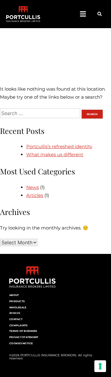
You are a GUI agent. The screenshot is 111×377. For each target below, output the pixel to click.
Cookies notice (21, 343)
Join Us (14, 313)
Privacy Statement (23, 337)
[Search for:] (40, 113)
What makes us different (54, 154)
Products (17, 301)
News (32, 187)
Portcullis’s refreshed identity (59, 146)
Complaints (18, 325)
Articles (34, 195)
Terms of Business (23, 331)
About (14, 295)
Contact (16, 319)
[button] (83, 14)
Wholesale (17, 307)
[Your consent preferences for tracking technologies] (100, 366)
